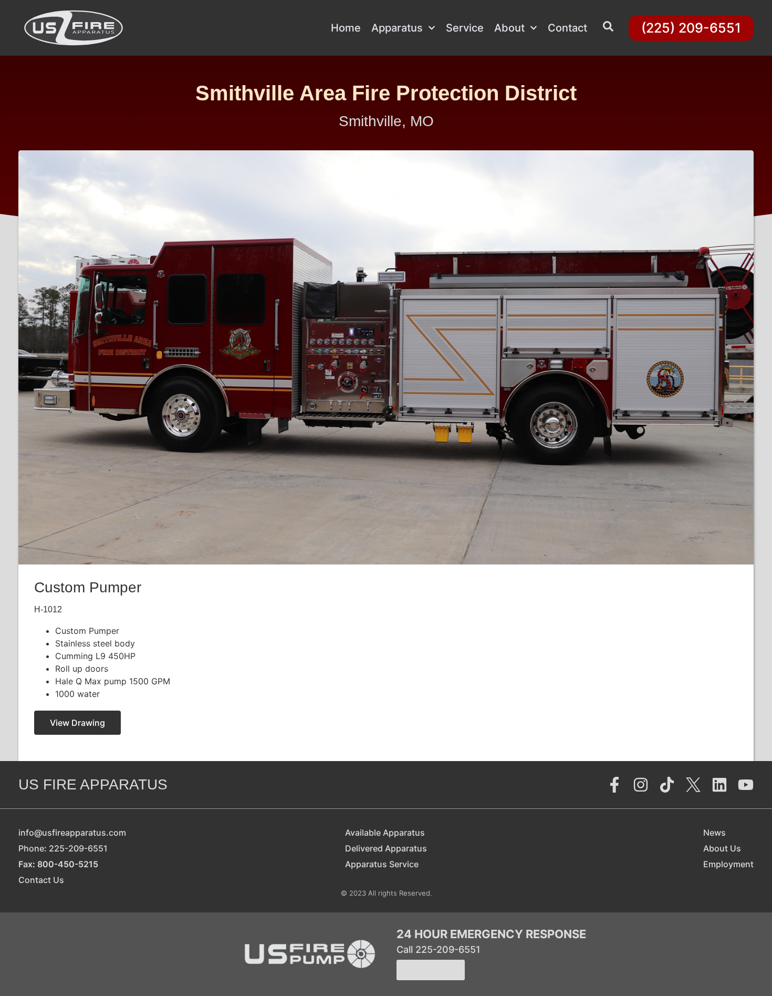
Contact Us (41, 880)
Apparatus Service (382, 864)
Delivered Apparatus (386, 848)
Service (465, 28)
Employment (728, 864)
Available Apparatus (385, 832)
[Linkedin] (719, 785)
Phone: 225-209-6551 (63, 848)
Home (346, 28)
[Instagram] (641, 785)
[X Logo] (693, 785)
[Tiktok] (667, 785)
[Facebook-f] (614, 785)
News (714, 832)
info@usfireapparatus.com (72, 832)
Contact (567, 28)
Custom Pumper (87, 587)
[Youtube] (746, 785)
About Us (722, 848)
